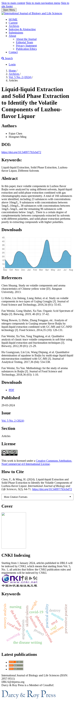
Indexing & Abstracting (22, 29)
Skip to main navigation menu (43, 3)
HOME (13, 19)
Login (12, 64)
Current (13, 22)
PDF (11, 390)
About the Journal (26, 39)
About (12, 35)
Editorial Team (24, 42)
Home (13, 70)
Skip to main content (13, 3)
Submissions (16, 32)
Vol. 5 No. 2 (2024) (20, 77)
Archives (14, 26)
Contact (13, 52)
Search (8, 58)
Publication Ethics (26, 48)
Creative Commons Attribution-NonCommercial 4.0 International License (36, 462)
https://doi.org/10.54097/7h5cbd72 (21, 152)
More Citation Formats (15, 497)
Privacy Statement (26, 45)
